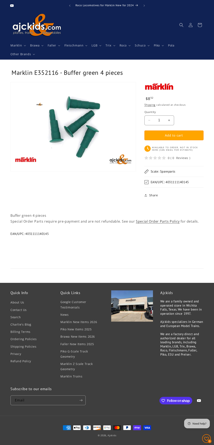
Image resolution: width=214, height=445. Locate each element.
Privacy (15, 354)
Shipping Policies (23, 346)
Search (15, 317)
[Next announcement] (144, 6)
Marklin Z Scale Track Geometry (76, 366)
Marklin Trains (71, 376)
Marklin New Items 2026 (78, 322)
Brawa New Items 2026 (77, 336)
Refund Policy (20, 361)
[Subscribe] (80, 400)
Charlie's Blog (20, 324)
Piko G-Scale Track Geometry (74, 354)
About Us (17, 302)
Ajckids (112, 435)
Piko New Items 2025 (76, 329)
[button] (18, 45)
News (64, 315)
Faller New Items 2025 (77, 344)
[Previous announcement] (69, 6)
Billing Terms (20, 332)
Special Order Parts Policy (158, 221)
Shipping (150, 105)
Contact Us (18, 310)
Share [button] (153, 195)
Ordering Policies (23, 339)
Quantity (150, 112)
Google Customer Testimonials (73, 304)
